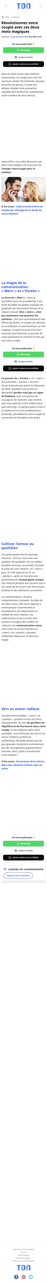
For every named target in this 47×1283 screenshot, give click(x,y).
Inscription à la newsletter (23, 1249)
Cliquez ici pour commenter (18, 875)
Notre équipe (23, 1255)
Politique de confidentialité (23, 1261)
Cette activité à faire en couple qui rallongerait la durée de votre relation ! (22, 210)
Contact (23, 1252)
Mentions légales (23, 1258)
